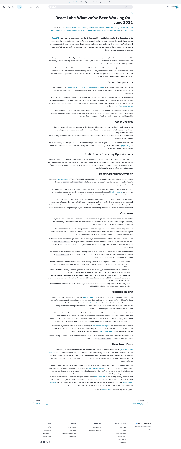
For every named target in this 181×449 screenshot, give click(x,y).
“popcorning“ (125, 146)
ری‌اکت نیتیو (47, 430)
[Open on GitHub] (4, 7)
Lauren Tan (124, 28)
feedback (52, 382)
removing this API (107, 331)
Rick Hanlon (71, 30)
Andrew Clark (71, 28)
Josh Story (115, 28)
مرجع (31, 7)
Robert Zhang (81, 30)
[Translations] (8, 7)
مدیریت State (122, 439)
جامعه (25, 7)
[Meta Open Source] (140, 423)
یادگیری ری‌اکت (120, 423)
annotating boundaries (124, 106)
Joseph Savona (104, 28)
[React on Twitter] (47, 442)
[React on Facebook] (50, 442)
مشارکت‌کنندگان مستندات (69, 433)
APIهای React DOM (95, 430)
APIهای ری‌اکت (96, 427)
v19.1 (168, 7)
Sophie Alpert (107, 389)
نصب (124, 430)
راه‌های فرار (123, 442)
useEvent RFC (99, 377)
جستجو (89, 7)
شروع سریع (123, 427)
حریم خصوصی (47, 433)
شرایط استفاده (47, 436)
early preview (63, 179)
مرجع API (97, 423)
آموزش (38, 7)
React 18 (55, 38)
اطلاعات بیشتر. (73, 2)
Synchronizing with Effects (97, 368)
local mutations (116, 192)
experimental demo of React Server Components (85, 87)
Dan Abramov (82, 28)
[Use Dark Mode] (13, 7)
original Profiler (88, 297)
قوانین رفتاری (72, 427)
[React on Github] (41, 442)
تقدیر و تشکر (72, 436)
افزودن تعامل (122, 436)
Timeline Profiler (95, 303)
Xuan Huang (128, 30)
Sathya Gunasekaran (95, 30)
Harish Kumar (127, 382)
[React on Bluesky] (44, 442)
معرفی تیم (73, 430)
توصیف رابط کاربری (121, 433)
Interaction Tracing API (101, 326)
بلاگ (19, 7)
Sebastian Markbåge (112, 30)
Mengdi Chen (61, 30)
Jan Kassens (93, 28)
